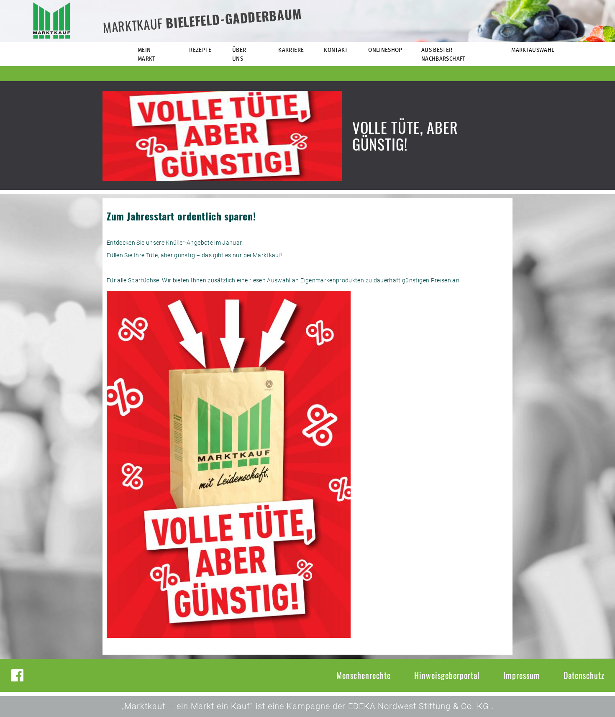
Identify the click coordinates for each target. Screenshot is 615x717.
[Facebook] (17, 675)
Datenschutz (584, 675)
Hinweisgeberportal (447, 675)
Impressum (521, 675)
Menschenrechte (363, 675)
